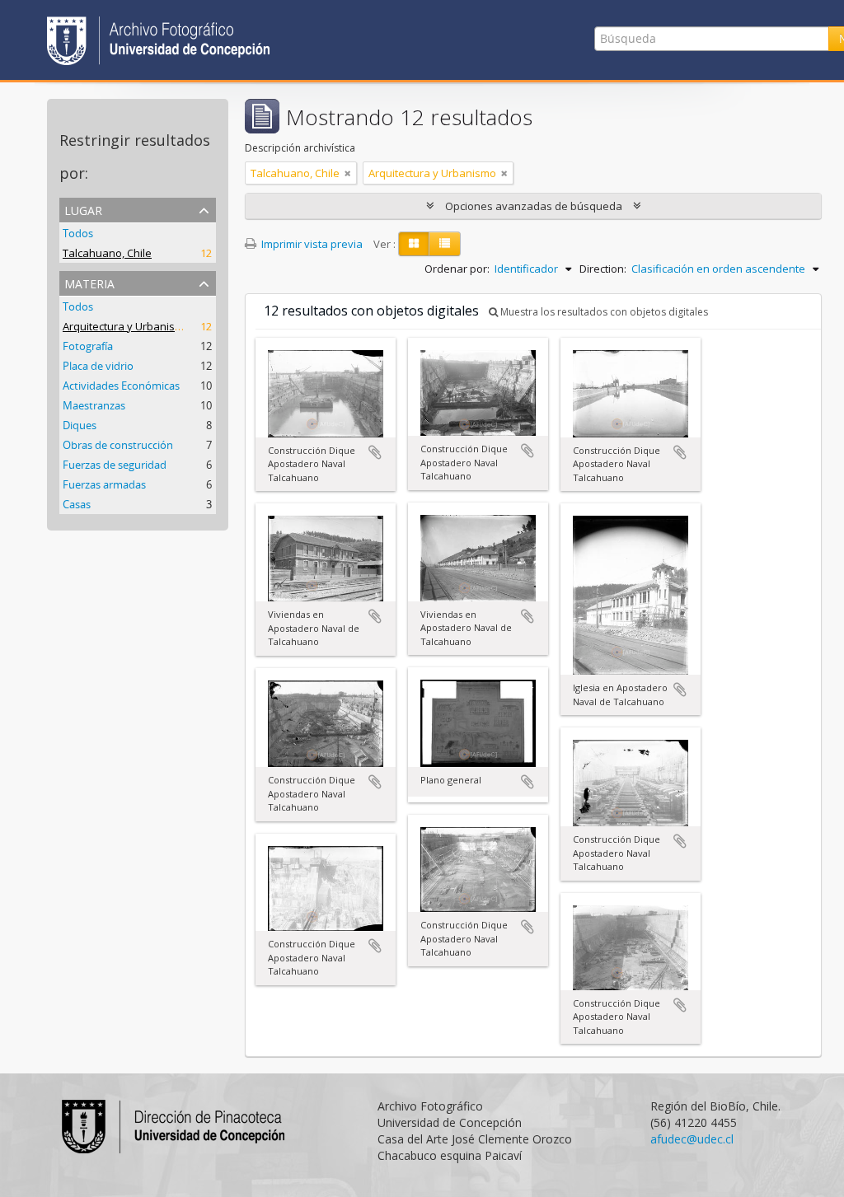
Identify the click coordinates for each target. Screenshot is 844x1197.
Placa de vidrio (98, 365)
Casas (77, 504)
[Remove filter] (348, 173)
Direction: (602, 268)
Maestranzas (94, 405)
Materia (89, 282)
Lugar (83, 209)
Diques (79, 425)
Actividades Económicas (121, 385)
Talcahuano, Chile (107, 252)
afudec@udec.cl (692, 1139)
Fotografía (88, 346)
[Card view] (413, 243)
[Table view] (445, 243)
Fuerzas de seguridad (114, 464)
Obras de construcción (118, 444)
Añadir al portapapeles (375, 452)
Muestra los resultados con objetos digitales (603, 312)
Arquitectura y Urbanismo (126, 326)
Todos (78, 233)
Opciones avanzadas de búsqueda (534, 206)
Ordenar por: (457, 268)
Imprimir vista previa (311, 243)
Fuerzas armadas (104, 484)
